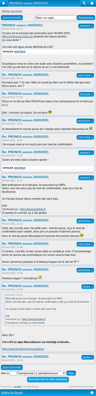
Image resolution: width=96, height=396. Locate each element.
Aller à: (5, 373)
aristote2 (86, 25)
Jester (88, 286)
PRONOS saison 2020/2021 (29, 3)
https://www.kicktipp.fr (33, 209)
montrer (19, 51)
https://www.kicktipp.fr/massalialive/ (23, 349)
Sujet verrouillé (12, 17)
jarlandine (85, 120)
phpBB (17, 386)
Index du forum (12, 392)
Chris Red (85, 75)
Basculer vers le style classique (48, 379)
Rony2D (86, 94)
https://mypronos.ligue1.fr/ (17, 36)
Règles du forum (12, 11)
